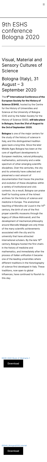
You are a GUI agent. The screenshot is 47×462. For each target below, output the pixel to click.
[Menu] (43, 4)
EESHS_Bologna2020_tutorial (14, 445)
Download (13, 363)
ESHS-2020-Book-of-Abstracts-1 (16, 358)
